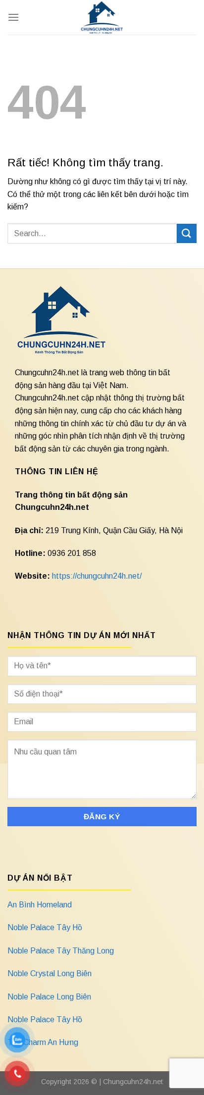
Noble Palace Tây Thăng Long (60, 950)
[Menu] (13, 17)
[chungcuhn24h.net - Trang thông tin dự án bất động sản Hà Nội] (102, 17)
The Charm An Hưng (42, 1042)
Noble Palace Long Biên (49, 997)
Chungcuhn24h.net (133, 1082)
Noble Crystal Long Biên (49, 973)
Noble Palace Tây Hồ (44, 927)
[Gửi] (187, 233)
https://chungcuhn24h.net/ (97, 576)
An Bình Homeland (39, 904)
